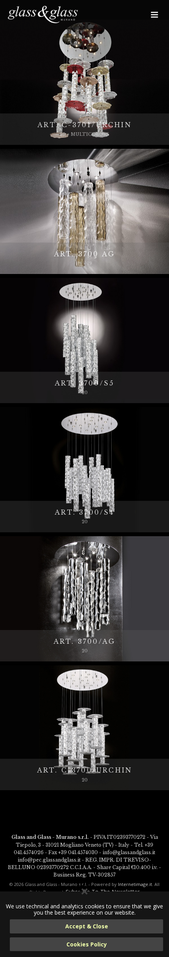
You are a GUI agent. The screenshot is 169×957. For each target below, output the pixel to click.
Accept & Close (86, 926)
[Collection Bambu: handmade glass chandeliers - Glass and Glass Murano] (43, 14)
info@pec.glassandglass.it (49, 860)
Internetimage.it (135, 884)
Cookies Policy (86, 944)
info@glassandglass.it (129, 852)
